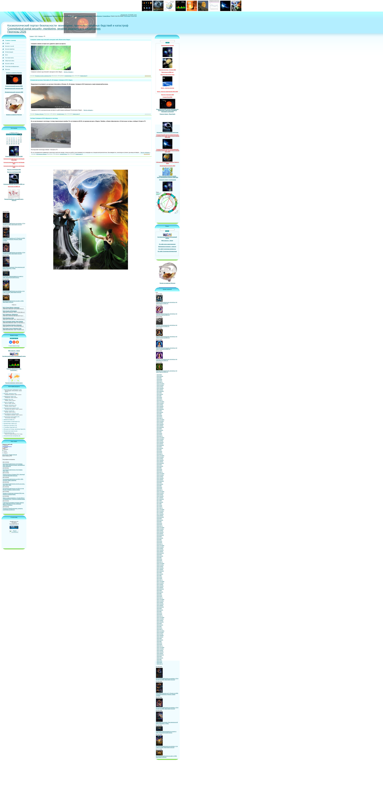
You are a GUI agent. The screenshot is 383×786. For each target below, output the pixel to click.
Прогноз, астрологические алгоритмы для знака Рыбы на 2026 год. (166, 303)
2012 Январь (160, 407)
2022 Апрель (160, 591)
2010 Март (159, 374)
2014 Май (159, 449)
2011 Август (160, 400)
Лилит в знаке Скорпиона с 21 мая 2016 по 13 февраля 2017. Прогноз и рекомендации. (14, 498)
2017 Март (159, 500)
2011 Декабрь (160, 406)
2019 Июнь (159, 541)
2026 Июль (159, 662)
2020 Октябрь (160, 565)
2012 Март (159, 410)
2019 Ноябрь (160, 548)
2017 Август (160, 508)
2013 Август (160, 436)
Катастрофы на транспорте (11, 421)
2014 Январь (160, 443)
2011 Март (159, 392)
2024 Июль (159, 627)
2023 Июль (159, 614)
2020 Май (159, 557)
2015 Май (159, 467)
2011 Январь (160, 389)
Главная (32, 36)
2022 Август (160, 597)
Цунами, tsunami (8, 411)
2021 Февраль (160, 571)
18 (11, 142)
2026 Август (160, 663)
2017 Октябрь (160, 511)
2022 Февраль (160, 588)
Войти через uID (13, 338)
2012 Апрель (160, 412)
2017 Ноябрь (160, 512)
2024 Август (160, 629)
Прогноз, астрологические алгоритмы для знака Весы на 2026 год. (166, 360)
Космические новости (9, 431)
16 (7, 142)
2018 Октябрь (160, 529)
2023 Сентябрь (160, 617)
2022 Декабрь (160, 603)
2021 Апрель (160, 573)
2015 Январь (160, 461)
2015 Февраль (160, 463)
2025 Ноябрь (160, 650)
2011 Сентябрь (160, 401)
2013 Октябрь (160, 439)
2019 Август (160, 544)
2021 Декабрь (160, 585)
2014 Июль (159, 452)
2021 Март (159, 572)
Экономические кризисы (10, 408)
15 (20, 140)
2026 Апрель (160, 657)
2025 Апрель (160, 639)
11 (11, 140)
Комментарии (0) (83, 75)
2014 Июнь (159, 451)
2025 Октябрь (160, 648)
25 (11, 143)
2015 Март (159, 464)
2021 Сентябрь (160, 581)
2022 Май (159, 593)
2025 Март (159, 638)
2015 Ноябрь (160, 476)
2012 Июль (159, 416)
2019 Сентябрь (160, 545)
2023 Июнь (159, 612)
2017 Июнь (159, 505)
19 (14, 142)
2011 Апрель (160, 394)
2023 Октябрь (160, 618)
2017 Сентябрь (160, 509)
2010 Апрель (160, 376)
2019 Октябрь (160, 547)
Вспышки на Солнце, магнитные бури (13, 429)
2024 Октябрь (160, 632)
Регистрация (127, 16)
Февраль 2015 (14, 132)
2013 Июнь (159, 433)
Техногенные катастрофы (10, 416)
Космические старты (9, 423)
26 (14, 143)
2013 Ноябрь (160, 440)
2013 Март (159, 428)
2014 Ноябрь (160, 458)
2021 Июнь (159, 576)
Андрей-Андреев (68, 75)
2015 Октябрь (160, 475)
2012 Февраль (160, 409)
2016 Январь (160, 479)
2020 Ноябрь (160, 566)
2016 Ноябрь (160, 494)
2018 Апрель (160, 520)
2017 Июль (159, 506)
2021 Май (159, 575)
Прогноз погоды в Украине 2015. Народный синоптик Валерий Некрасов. (14, 475)
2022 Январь (160, 587)
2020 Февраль (160, 553)
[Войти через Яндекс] (13, 342)
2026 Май (159, 659)
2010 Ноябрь (160, 386)
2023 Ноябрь (160, 620)
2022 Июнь (159, 594)
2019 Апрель (160, 538)
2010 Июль (159, 380)
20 (16, 142)
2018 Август (160, 526)
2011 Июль (159, 398)
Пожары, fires (7, 399)
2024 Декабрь (160, 635)
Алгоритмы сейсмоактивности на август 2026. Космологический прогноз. (13, 277)
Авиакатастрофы (8, 419)
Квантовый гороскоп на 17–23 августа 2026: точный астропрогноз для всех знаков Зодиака (14, 239)
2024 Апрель (160, 624)
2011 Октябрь (160, 403)
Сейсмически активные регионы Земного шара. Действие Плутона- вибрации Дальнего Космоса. (13, 504)
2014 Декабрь (160, 460)
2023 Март (159, 608)
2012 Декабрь (160, 424)
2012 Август (160, 418)
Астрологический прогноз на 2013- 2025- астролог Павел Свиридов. (13, 480)
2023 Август (160, 615)
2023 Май (159, 611)
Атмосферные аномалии (10, 413)
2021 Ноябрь (160, 584)
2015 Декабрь (160, 478)
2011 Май (159, 395)
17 (9, 142)
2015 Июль (159, 470)
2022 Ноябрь (160, 602)
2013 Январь (160, 425)
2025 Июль (159, 644)
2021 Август (160, 579)
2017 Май (159, 503)
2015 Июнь (159, 469)
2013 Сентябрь (160, 437)
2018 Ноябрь (160, 530)
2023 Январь (160, 605)
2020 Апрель (160, 556)
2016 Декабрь (160, 496)
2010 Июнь (159, 379)
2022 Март (159, 590)
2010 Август (160, 382)
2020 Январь (160, 551)
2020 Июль (159, 560)
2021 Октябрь (160, 582)
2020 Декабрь (160, 568)
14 (18, 140)
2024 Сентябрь (160, 630)
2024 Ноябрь (160, 633)
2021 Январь (160, 569)
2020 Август (160, 562)
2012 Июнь (159, 415)
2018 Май (159, 521)
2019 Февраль (160, 535)
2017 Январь (160, 497)
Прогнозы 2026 (16, 31)
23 (7, 143)
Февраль (40, 36)
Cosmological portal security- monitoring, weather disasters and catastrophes (54, 28)
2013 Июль (159, 434)
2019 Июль (159, 542)
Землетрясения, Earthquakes (11, 389)
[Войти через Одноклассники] (17, 342)
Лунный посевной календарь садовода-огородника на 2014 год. (13, 509)
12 (14, 140)
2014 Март (159, 446)
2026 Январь (160, 653)
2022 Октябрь (160, 600)
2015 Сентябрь (160, 473)
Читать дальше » (68, 72)
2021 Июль (159, 578)
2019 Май (159, 539)
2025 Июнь (159, 642)
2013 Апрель (160, 430)
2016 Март (159, 482)
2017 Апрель (160, 502)
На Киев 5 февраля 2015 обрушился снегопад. (44, 118)
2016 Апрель (160, 484)
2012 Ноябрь (160, 422)
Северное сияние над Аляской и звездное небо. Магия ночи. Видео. (50, 39)
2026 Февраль (160, 654)
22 (20, 142)
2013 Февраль (160, 427)
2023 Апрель (160, 609)
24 (9, 143)
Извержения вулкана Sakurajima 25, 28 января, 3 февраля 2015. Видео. (51, 80)
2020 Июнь (159, 559)
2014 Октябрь (160, 457)
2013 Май (159, 431)
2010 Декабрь (160, 388)
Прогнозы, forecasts (9, 425)
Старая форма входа (14, 345)
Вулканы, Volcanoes (9, 393)
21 (18, 142)
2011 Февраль (160, 391)
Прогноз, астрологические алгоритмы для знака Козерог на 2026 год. (166, 326)
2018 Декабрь (160, 532)
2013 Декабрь (160, 442)
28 (18, 143)
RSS (135, 16)
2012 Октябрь (160, 421)
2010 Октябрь (160, 385)
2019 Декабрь (160, 550)
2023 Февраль (160, 606)
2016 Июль (159, 488)
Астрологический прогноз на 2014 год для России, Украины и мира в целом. (13, 489)
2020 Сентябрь (160, 563)
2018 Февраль (160, 517)
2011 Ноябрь (160, 404)
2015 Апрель (160, 466)
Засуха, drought (8, 402)
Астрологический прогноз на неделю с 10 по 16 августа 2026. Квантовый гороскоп (14, 253)
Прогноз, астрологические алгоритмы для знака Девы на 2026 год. (166, 371)
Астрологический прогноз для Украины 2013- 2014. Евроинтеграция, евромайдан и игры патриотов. (14, 465)
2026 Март (159, 656)
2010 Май (159, 377)
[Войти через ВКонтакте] (10, 342)
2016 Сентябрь (160, 491)
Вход (132, 16)
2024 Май (159, 626)
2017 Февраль (160, 499)
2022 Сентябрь (160, 599)
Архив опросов (13, 454)
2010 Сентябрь (160, 383)
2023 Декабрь (160, 621)
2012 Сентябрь (160, 419)
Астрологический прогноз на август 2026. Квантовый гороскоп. (13, 301)
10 (9, 140)
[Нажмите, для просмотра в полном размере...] (51, 69)
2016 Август (160, 490)
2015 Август (160, 472)
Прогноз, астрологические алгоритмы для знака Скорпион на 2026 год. (166, 348)
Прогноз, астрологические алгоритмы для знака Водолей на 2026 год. (166, 314)
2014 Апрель (160, 448)
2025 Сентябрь (160, 647)
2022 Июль (159, 596)
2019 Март (159, 536)
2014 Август (160, 454)
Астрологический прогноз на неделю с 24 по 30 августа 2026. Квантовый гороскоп (14, 224)
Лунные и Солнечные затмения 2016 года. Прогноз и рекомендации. (13, 494)
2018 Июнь (159, 523)
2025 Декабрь (160, 651)
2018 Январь (160, 515)
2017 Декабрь (160, 514)
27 (16, 143)
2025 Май (159, 641)
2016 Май (159, 485)
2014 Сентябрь (160, 455)
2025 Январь (160, 636)
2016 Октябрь (160, 493)
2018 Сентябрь (160, 527)
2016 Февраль (160, 481)
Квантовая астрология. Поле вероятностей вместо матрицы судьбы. (14, 268)
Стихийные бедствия (9, 427)
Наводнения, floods (9, 396)
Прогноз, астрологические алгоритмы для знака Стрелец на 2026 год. (166, 337)
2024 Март (159, 623)
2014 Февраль (160, 445)
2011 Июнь (159, 397)
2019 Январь (160, 533)
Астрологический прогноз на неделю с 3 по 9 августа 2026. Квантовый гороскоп (14, 291)
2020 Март (159, 554)
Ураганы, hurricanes (9, 405)
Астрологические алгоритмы (11, 435)
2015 (36, 36)
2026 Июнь (159, 660)
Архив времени (8, 432)
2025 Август (160, 645)
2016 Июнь (159, 487)
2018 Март (159, 518)
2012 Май (159, 413)
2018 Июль (159, 524)
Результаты (5, 454)
